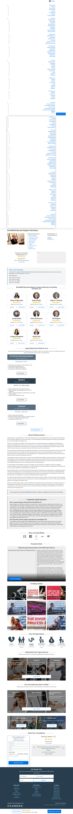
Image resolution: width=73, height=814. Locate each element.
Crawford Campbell (51, 47)
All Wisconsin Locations (56, 798)
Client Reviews (21, 262)
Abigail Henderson (51, 35)
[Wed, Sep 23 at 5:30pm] (36, 281)
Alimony (53, 6)
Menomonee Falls (51, 69)
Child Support (52, 9)
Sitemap (64, 803)
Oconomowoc (52, 70)
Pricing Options (36, 430)
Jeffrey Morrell (52, 50)
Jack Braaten (52, 49)
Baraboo (53, 81)
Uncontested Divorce (33, 238)
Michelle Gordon (51, 53)
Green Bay (53, 95)
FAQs (16, 791)
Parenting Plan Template (50, 108)
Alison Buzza (52, 37)
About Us (36, 793)
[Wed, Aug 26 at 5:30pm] (36, 278)
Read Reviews (17, 811)
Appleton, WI (56, 790)
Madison (53, 79)
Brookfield (53, 64)
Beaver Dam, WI (56, 795)
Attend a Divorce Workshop (16, 270)
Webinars (53, 111)
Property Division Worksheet (49, 110)
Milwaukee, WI (56, 787)
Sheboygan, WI (56, 797)
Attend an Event (16, 793)
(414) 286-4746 (61, 325)
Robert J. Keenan (51, 31)
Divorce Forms (52, 107)
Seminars (53, 112)
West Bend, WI (56, 793)
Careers (36, 791)
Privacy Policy (58, 803)
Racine (53, 72)
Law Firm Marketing (36, 795)
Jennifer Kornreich (51, 52)
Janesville (53, 85)
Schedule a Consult (16, 794)
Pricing (16, 795)
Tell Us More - (23, 753)
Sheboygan (52, 98)
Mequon (53, 67)
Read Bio (12, 307)
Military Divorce (32, 248)
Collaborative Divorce (33, 237)
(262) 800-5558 (41, 343)
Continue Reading (15, 578)
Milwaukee (52, 63)
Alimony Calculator (51, 104)
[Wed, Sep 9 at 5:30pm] (36, 279)
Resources (53, 102)
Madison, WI (56, 788)
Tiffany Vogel (52, 56)
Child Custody (52, 8)
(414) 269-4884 (21, 325)
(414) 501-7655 (41, 325)
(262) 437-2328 (21, 307)
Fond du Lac (52, 94)
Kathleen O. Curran (51, 41)
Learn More (21, 373)
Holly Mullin (52, 27)
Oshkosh (53, 97)
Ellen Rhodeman (51, 24)
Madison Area (52, 34)
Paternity (53, 14)
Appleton (53, 92)
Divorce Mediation (33, 235)
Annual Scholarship (36, 794)
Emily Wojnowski (51, 25)
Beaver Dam (52, 82)
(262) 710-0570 (21, 343)
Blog (36, 790)
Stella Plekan (52, 54)
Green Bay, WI (57, 791)
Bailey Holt (52, 22)
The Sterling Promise (36, 787)
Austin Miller (52, 21)
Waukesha (53, 73)
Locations (53, 60)
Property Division (51, 15)
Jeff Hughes (52, 28)
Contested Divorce (33, 239)
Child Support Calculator (50, 105)
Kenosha (53, 66)
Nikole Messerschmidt (50, 43)
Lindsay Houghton (51, 30)
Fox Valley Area (51, 46)
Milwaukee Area (51, 19)
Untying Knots (16, 797)
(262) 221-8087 (41, 307)
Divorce (53, 11)
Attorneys (53, 18)
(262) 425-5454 (61, 307)
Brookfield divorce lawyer (32, 445)
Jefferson (53, 86)
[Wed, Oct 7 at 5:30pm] (36, 282)
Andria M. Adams (51, 38)
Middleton (53, 88)
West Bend (52, 75)
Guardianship (52, 12)
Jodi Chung (52, 40)
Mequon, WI (56, 794)
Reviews (48, 743)
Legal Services (52, 5)
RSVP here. (27, 273)
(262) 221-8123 (61, 114)
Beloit (54, 83)
